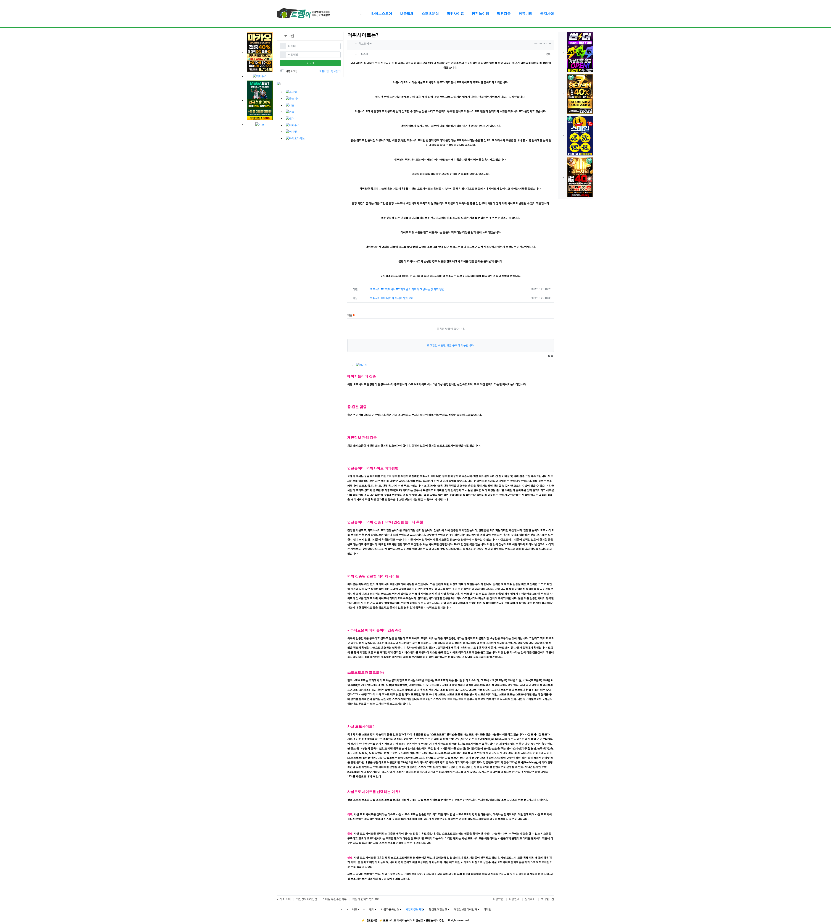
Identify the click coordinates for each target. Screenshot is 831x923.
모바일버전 (547, 899)
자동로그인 (292, 71)
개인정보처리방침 (306, 899)
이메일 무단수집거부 (335, 899)
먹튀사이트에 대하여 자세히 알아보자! (392, 298)
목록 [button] (548, 54)
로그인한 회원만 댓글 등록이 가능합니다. (450, 345)
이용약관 (498, 899)
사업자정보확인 (415, 909)
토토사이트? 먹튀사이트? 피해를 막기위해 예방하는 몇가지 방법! (407, 289)
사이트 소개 (284, 899)
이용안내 (514, 899)
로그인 (310, 63)
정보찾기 (336, 71)
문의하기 (530, 899)
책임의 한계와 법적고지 (366, 899)
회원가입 (324, 71)
